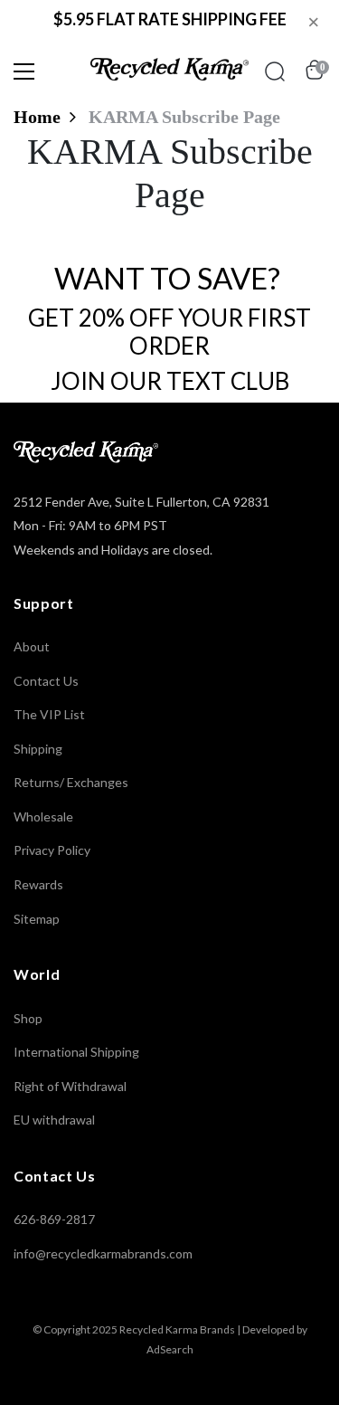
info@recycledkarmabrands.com (103, 1253)
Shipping (38, 748)
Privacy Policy (52, 850)
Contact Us (46, 680)
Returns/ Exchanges (71, 782)
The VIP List (49, 714)
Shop (28, 1018)
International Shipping (76, 1051)
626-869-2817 (54, 1219)
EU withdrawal (54, 1119)
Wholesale (43, 816)
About (32, 646)
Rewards (38, 884)
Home (37, 117)
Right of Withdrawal (70, 1086)
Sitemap (37, 918)
